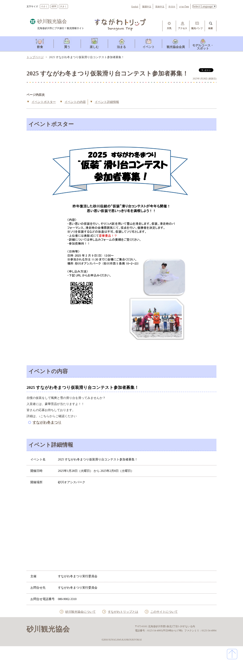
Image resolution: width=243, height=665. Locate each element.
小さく (44, 6)
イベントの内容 (75, 102)
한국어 (171, 6)
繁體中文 (146, 6)
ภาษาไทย (184, 6)
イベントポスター (44, 102)
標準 (54, 6)
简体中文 (159, 6)
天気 (169, 28)
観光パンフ (197, 28)
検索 (210, 28)
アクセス (182, 28)
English (134, 6)
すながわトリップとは (123, 611)
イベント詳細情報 (107, 102)
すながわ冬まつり (47, 422)
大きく (63, 6)
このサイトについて (164, 611)
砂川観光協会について (80, 611)
